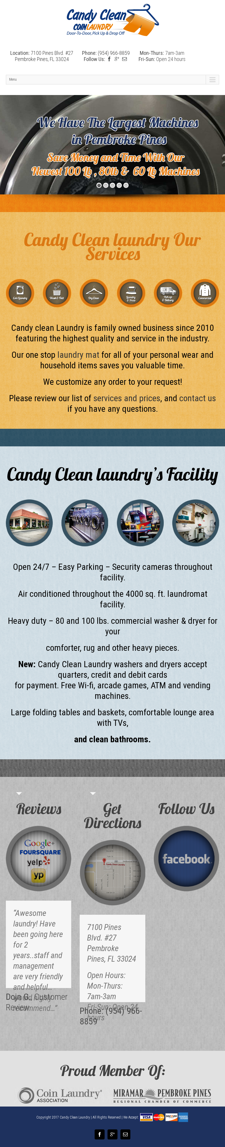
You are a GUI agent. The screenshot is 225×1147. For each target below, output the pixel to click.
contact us (197, 398)
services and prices (126, 398)
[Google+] (117, 59)
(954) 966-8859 (114, 53)
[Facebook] (109, 59)
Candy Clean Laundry (75, 1117)
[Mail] (124, 59)
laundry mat (78, 355)
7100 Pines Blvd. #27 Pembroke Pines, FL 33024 (44, 56)
